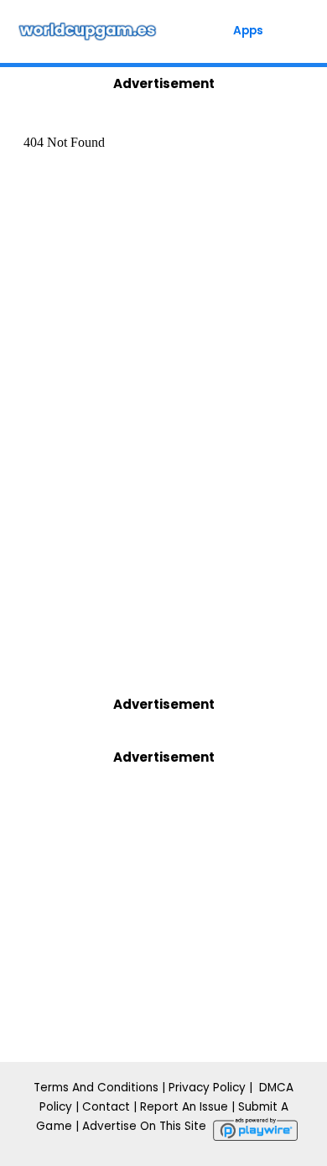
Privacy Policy (209, 1088)
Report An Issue (184, 1107)
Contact (106, 1107)
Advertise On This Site (144, 1126)
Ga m (50, 1126)
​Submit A (263, 1107)
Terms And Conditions (96, 1088)
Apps (248, 31)
